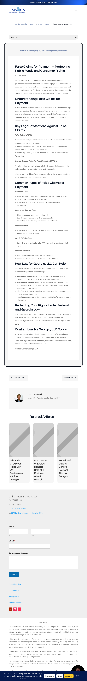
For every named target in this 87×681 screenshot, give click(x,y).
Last (32, 535)
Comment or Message (18, 553)
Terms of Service (15, 603)
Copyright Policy (15, 584)
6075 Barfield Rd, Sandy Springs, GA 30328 (27, 513)
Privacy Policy (14, 596)
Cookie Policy (14, 590)
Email (12, 541)
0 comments (62, 51)
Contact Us (52, 2)
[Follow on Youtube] (10, 609)
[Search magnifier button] (75, 37)
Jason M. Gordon (28, 51)
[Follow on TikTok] (19, 609)
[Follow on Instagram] (15, 609)
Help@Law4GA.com (18, 509)
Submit (13, 574)
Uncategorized (51, 51)
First (10, 535)
